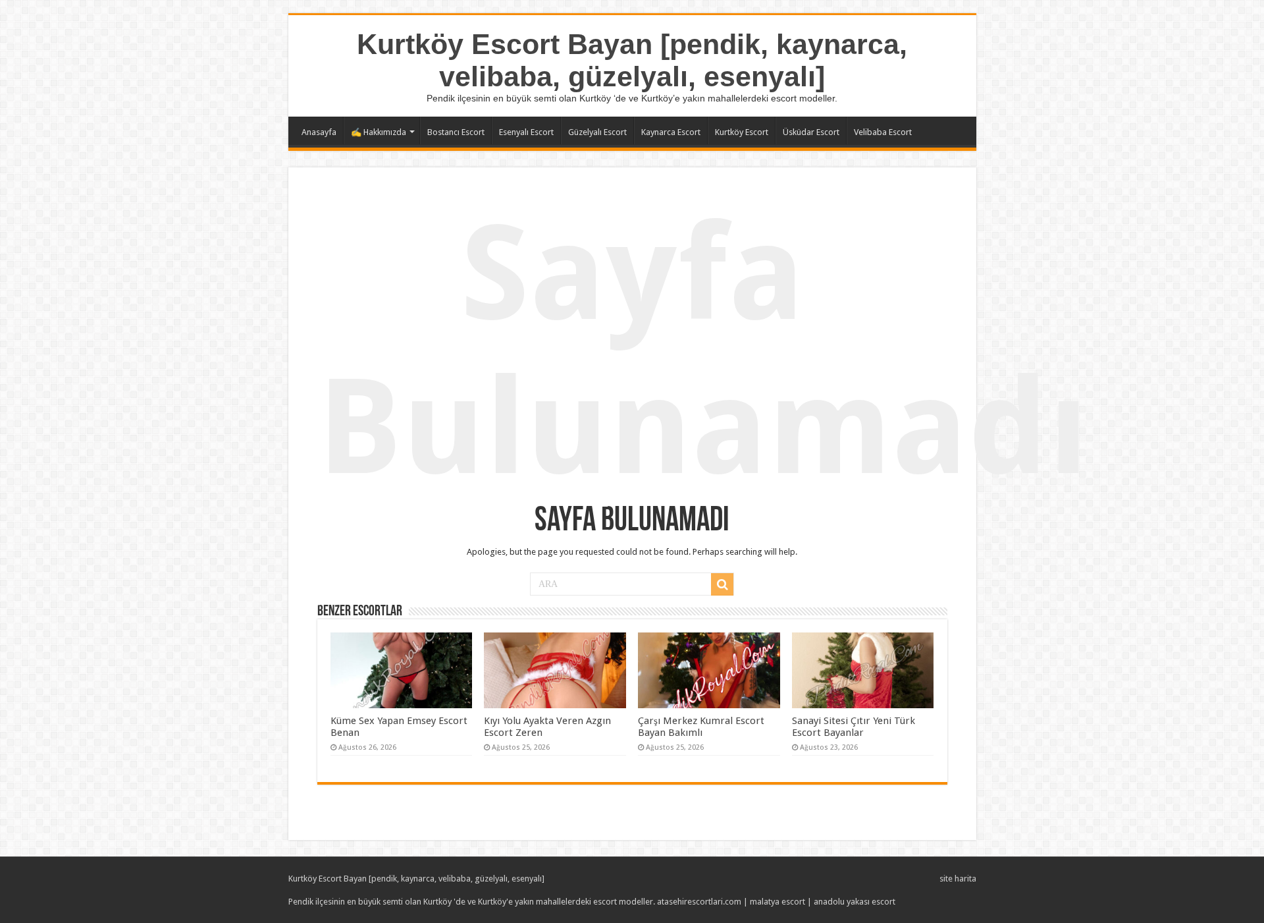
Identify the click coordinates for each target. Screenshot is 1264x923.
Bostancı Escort (456, 132)
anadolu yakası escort (854, 902)
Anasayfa (319, 132)
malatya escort (777, 902)
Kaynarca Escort (670, 132)
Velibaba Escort (883, 132)
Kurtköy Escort (741, 132)
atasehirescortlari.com (699, 902)
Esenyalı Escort (526, 132)
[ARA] (722, 584)
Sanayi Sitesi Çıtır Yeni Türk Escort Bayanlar (853, 727)
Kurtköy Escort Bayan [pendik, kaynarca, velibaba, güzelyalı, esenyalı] (632, 60)
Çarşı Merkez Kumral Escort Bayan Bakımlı (701, 727)
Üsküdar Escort (811, 132)
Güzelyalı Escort (597, 132)
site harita (957, 878)
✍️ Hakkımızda (378, 132)
